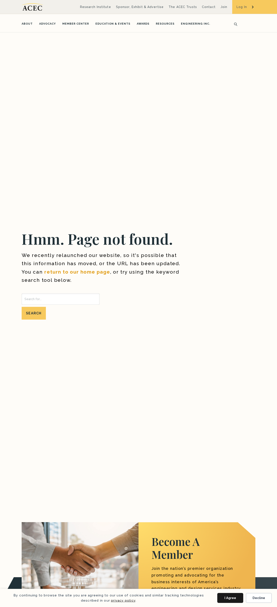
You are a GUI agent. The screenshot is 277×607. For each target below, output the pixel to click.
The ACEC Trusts (183, 7)
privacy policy (123, 600)
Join (224, 7)
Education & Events (112, 23)
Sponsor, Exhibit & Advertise (140, 7)
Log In (242, 7)
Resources (165, 23)
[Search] (234, 24)
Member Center (75, 23)
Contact (209, 7)
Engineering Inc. (195, 23)
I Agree (230, 598)
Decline (259, 598)
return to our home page (77, 272)
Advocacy (47, 23)
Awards (143, 23)
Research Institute (95, 7)
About (27, 23)
